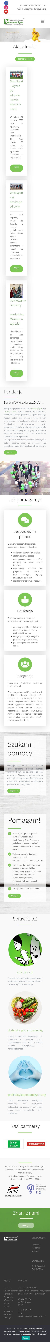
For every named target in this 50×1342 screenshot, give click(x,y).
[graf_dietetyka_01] (25, 992)
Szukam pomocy (10, 1290)
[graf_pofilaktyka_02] (25, 1056)
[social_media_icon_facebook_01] (6, 2)
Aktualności (8, 1297)
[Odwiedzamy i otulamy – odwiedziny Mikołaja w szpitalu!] (16, 285)
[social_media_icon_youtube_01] (6, 10)
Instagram (36, 1247)
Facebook (36, 1244)
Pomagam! (8, 1294)
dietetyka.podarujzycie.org (25, 1030)
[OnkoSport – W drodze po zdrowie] (16, 184)
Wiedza (7, 1303)
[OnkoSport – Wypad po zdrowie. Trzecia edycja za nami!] (16, 72)
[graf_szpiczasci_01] (25, 934)
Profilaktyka (8, 1311)
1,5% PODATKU (38, 1266)
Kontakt (7, 1306)
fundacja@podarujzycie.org (34, 8)
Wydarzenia (8, 1300)
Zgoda (25, 1338)
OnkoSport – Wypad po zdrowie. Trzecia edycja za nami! (16, 95)
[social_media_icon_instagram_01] (6, 6)
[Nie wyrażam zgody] (46, 1333)
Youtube (35, 1251)
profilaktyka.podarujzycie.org (27, 1095)
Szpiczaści (8, 1314)
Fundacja (7, 1287)
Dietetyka (8, 1317)
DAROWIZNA (37, 1269)
